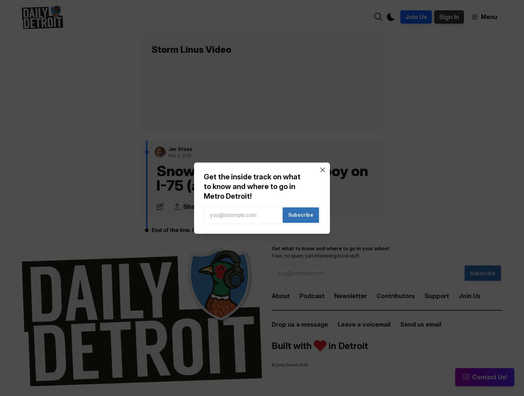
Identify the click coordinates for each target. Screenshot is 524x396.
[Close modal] (322, 169)
